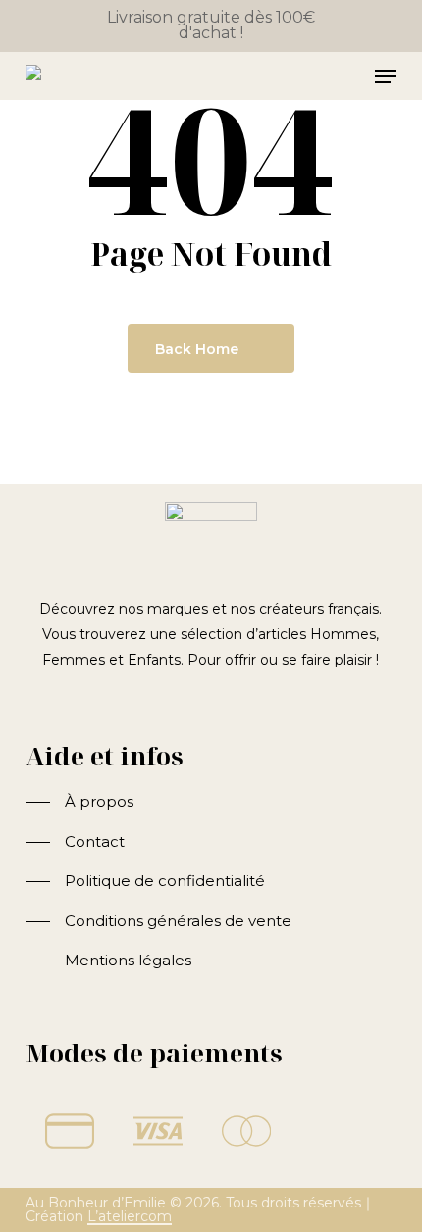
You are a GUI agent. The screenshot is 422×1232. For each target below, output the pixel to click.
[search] (308, 76)
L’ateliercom (129, 1216)
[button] (79, 802)
